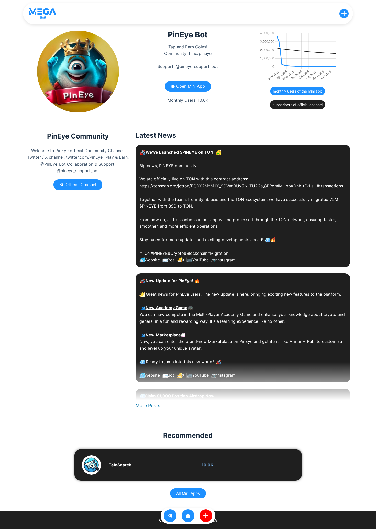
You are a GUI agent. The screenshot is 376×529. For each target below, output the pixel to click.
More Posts (148, 405)
